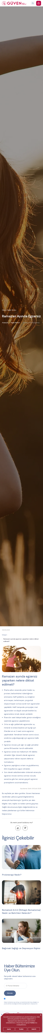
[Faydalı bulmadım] (25, 828)
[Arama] (33, 3)
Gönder (10, 993)
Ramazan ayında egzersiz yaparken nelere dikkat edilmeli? (21, 640)
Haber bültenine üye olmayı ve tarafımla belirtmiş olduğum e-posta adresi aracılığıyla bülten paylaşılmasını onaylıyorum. (21, 1003)
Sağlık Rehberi (15, 323)
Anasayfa (5, 323)
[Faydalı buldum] (17, 828)
